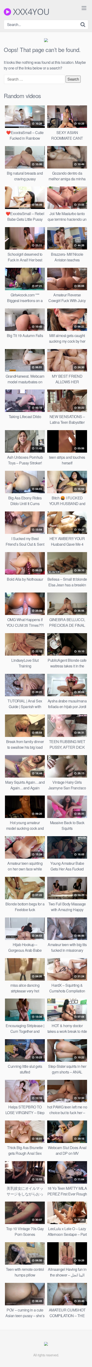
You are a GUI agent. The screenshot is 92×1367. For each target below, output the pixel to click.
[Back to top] (84, 1356)
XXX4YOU (30, 12)
